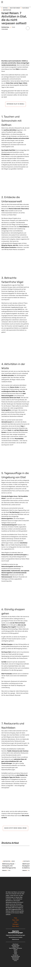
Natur (15, 951)
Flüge (15, 918)
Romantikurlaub (15, 956)
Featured (25, 8)
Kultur (15, 960)
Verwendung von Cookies (15, 937)
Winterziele (15, 959)
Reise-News (15, 926)
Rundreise (15, 955)
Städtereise (15, 947)
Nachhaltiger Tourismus (15, 948)
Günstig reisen (15, 945)
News (13, 861)
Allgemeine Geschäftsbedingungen (15, 935)
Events (15, 949)
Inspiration (7, 10)
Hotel (15, 922)
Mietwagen (16, 924)
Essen (15, 952)
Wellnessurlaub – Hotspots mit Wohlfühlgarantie (9, 866)
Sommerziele (15, 957)
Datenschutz (15, 939)
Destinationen (15, 8)
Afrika (5, 8)
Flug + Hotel (15, 920)
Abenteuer (15, 944)
